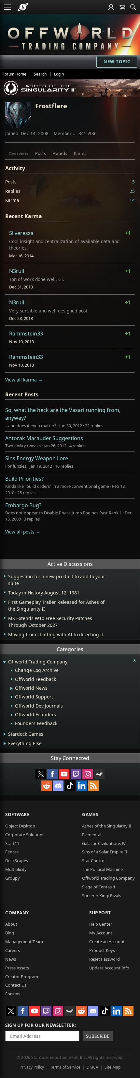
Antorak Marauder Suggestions (44, 438)
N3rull (16, 271)
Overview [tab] (18, 153)
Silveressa (21, 233)
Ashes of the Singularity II (106, 826)
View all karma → (24, 380)
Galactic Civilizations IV (104, 843)
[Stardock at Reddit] (46, 785)
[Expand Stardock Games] (5, 734)
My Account (100, 933)
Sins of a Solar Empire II (104, 852)
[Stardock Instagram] (87, 774)
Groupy (12, 878)
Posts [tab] (40, 153)
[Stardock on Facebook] (52, 774)
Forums (12, 994)
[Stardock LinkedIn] (82, 785)
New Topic (117, 61)
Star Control (93, 860)
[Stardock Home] (23, 7)
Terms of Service (65, 1067)
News (10, 959)
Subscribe (97, 1036)
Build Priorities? (24, 478)
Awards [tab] (60, 153)
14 (132, 200)
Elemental (91, 835)
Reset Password (104, 959)
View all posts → (22, 532)
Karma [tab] (80, 153)
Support (100, 912)
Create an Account (107, 941)
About (11, 924)
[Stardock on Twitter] (41, 774)
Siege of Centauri (98, 887)
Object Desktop (20, 826)
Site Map (112, 1067)
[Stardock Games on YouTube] (64, 774)
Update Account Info (109, 968)
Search (40, 74)
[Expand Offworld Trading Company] (4, 662)
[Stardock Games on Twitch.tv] (76, 774)
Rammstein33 (26, 333)
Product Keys (102, 950)
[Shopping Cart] (122, 7)
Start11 (12, 843)
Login (59, 74)
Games (90, 814)
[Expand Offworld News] (11, 688)
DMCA (92, 1067)
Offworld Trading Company (108, 878)
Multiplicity (16, 869)
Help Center (100, 924)
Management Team (24, 941)
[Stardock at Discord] (58, 785)
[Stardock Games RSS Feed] (93, 785)
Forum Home (14, 74)
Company (17, 912)
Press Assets (17, 968)
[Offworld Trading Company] (70, 35)
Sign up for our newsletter (40, 1025)
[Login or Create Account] (111, 7)
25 (132, 191)
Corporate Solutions (24, 835)
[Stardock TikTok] (70, 785)
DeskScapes (16, 860)
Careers (12, 950)
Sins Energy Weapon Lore (36, 458)
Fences (12, 852)
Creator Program (21, 976)
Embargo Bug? (23, 505)
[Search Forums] (133, 7)
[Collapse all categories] (134, 660)
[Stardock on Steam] (99, 774)
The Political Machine (102, 869)
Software (17, 814)
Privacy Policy (32, 1067)
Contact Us (15, 985)
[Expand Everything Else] (5, 743)
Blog (9, 933)
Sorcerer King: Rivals (101, 895)
